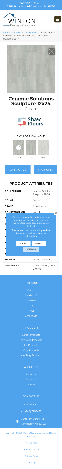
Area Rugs (31, 315)
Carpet (31, 290)
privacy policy (35, 230)
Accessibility (31, 443)
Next (57, 146)
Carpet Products (31, 334)
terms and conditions (26, 233)
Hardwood (31, 295)
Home (6, 32)
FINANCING (45, 169)
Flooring (16, 32)
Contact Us (17, 169)
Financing (31, 384)
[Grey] (31, 148)
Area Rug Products (31, 355)
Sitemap (31, 462)
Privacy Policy (31, 456)
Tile (25, 32)
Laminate (31, 300)
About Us (31, 374)
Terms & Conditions (31, 449)
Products (34, 32)
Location (31, 379)
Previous (4, 146)
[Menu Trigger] (57, 19)
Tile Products (31, 345)
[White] (43, 148)
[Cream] (18, 148)
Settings (31, 249)
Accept (23, 243)
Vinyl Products (31, 350)
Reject (39, 243)
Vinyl (31, 310)
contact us (33, 404)
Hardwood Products (31, 340)
